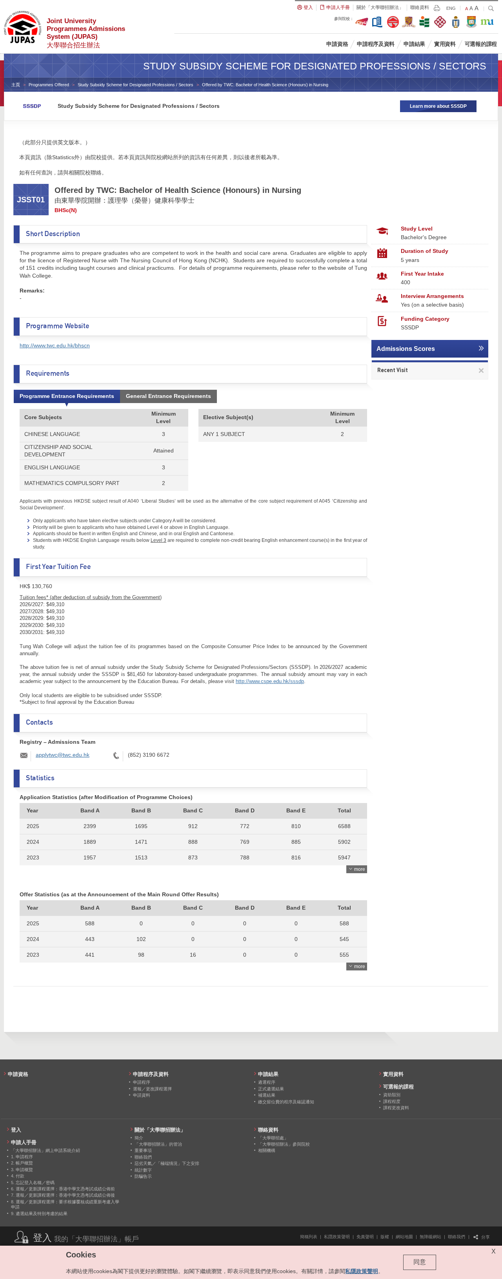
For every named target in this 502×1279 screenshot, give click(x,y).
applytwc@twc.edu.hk (62, 755)
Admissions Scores (405, 348)
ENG (451, 8)
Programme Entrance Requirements (67, 396)
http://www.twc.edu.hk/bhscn (55, 345)
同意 (419, 1262)
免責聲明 (365, 1236)
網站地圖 (404, 1236)
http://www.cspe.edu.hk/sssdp (270, 681)
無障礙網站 (430, 1236)
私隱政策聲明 (337, 1236)
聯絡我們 (456, 1236)
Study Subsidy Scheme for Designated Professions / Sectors (135, 84)
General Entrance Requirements (168, 396)
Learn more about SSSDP (438, 106)
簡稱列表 (308, 1236)
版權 (384, 1236)
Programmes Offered (49, 84)
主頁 (15, 84)
